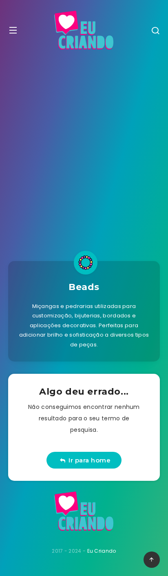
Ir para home (88, 460)
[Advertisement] (84, 148)
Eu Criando (101, 550)
